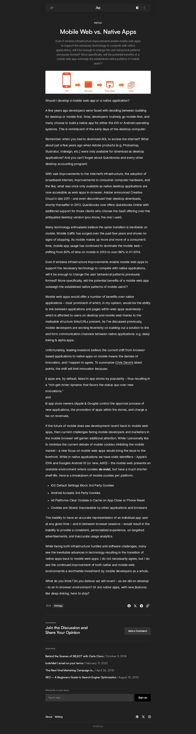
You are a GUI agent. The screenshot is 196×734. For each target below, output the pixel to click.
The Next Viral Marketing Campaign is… (79, 670)
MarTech (98, 22)
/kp (98, 8)
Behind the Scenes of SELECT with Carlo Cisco (86, 656)
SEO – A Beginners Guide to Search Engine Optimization (92, 677)
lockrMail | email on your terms (76, 663)
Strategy (58, 605)
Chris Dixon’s (124, 362)
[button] (51, 8)
